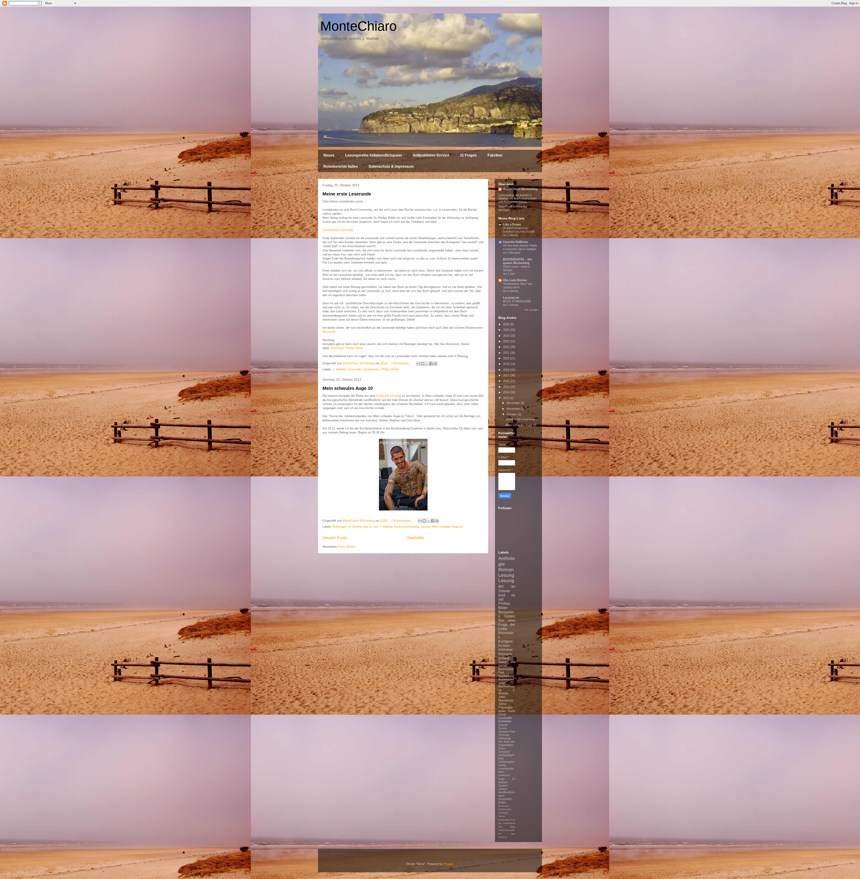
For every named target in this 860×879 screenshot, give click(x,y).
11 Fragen (468, 155)
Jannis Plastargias (505, 705)
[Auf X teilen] (427, 363)
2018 (506, 369)
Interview (505, 650)
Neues (328, 155)
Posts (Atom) (346, 546)
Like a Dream (512, 224)
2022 (506, 347)
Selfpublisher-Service (431, 155)
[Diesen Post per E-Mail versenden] (418, 363)
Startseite (415, 538)
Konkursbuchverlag (388, 395)
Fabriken (495, 155)
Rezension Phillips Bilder (347, 348)
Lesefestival (509, 823)
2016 (506, 381)
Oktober (512, 414)
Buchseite (328, 331)
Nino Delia (506, 826)
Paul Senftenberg (506, 674)
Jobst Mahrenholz (505, 698)
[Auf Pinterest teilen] (435, 363)
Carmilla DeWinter (515, 242)
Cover (502, 714)
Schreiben (504, 721)
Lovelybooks (371, 369)
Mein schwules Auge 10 (347, 388)
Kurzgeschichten (505, 643)
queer (501, 711)
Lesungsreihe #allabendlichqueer (373, 155)
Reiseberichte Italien (340, 166)
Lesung (425, 526)
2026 (506, 324)
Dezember (514, 403)
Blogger (448, 864)
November (514, 408)
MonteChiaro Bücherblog (520, 189)
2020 (506, 358)
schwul (504, 658)
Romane (505, 654)
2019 (506, 364)
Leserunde (354, 369)
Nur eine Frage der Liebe (506, 624)
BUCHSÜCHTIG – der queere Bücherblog (517, 261)
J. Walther (339, 369)
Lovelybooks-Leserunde (337, 230)
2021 (506, 352)
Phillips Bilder (390, 369)
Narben (502, 782)
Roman (506, 569)
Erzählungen (505, 809)
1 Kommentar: (401, 363)
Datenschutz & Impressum (391, 166)
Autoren (503, 724)
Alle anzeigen (532, 310)
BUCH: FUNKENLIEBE (517, 301)
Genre (501, 816)
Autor (511, 711)
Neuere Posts (334, 538)
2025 (506, 330)
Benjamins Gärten (506, 614)
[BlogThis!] (422, 363)
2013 (506, 398)
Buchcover (503, 806)
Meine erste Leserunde (346, 193)
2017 (506, 375)
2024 (506, 335)
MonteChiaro (358, 26)
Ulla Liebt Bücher (515, 280)
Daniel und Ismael (506, 663)
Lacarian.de (511, 297)
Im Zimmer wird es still (363, 526)
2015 (506, 386)
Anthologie (339, 526)
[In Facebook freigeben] (431, 363)
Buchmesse (506, 669)
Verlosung (504, 738)
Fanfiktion (503, 813)
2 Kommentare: (401, 520)
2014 (506, 392)
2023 (506, 341)
